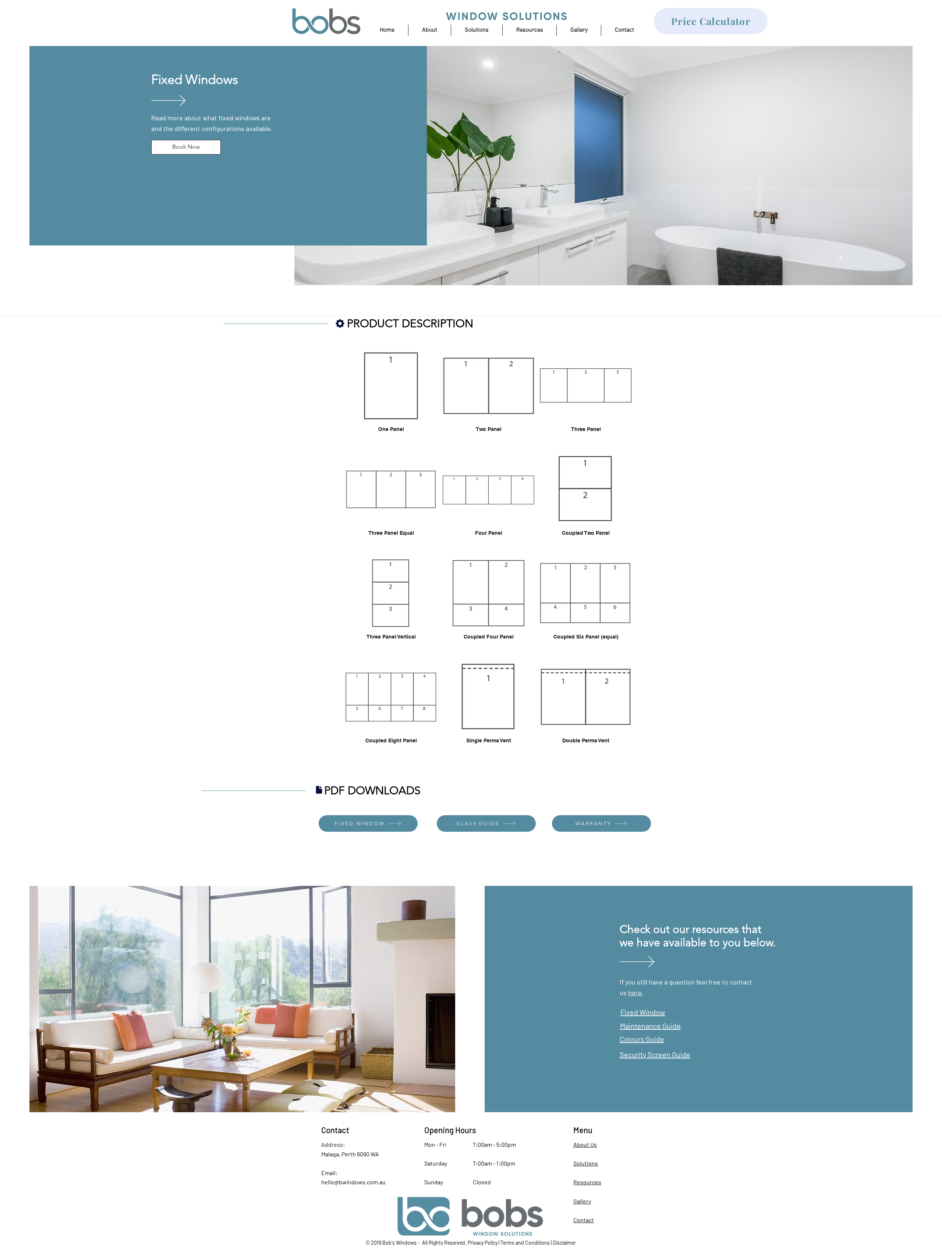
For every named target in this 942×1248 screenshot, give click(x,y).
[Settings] (340, 323)
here (635, 993)
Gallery (582, 1201)
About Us (585, 1144)
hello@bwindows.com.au (353, 1181)
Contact (583, 1219)
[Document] (319, 790)
